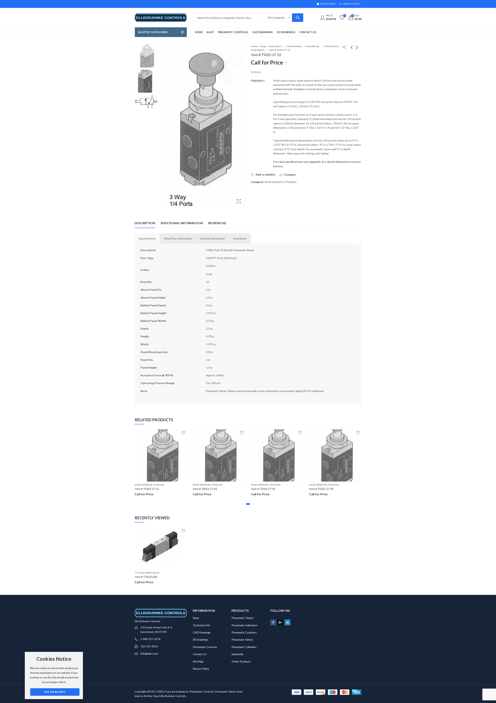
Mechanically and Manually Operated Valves (295, 46)
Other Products (241, 661)
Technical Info (201, 625)
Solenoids (237, 654)
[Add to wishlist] (183, 432)
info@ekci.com (149, 653)
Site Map (198, 661)
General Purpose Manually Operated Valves (332, 46)
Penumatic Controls (205, 647)
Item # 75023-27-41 (263, 488)
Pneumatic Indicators (244, 625)
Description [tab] (145, 223)
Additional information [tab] (182, 223)
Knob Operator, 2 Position (258, 49)
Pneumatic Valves (276, 46)
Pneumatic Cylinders (244, 647)
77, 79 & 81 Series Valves (147, 572)
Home (254, 46)
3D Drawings (200, 639)
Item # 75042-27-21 (147, 488)
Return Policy (201, 668)
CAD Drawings (202, 632)
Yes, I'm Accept (55, 692)
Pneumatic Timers (243, 617)
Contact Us (200, 654)
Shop (263, 46)
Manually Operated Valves (313, 46)
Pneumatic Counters (244, 632)
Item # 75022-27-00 (321, 488)
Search (297, 17)
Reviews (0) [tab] (217, 223)
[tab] (147, 238)
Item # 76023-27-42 (205, 488)
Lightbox (238, 201)
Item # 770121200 (146, 576)
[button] (242, 504)
